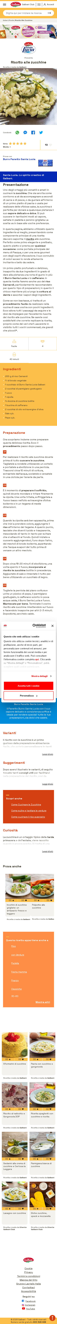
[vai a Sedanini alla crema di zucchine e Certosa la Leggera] (15, 1144)
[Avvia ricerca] (48, 13)
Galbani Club (28, 4)
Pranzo (15, 980)
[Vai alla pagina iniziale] (28, 1261)
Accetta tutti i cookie (28, 685)
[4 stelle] (21, 143)
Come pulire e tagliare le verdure (28, 810)
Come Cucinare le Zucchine (26, 804)
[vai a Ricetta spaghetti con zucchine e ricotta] (42, 1095)
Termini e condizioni (28, 1276)
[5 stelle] (25, 143)
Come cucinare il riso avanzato (28, 816)
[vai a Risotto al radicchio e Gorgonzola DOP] (15, 1095)
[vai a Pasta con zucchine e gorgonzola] (42, 1045)
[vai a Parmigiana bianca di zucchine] (42, 1144)
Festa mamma (19, 971)
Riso (13, 946)
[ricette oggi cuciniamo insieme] (28, 31)
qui (37, 659)
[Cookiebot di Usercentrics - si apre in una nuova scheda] (34, 626)
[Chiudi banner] (52, 626)
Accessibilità (28, 1291)
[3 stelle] (17, 143)
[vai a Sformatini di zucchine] (15, 1045)
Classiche (16, 988)
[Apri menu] (4, 4)
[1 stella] (10, 143)
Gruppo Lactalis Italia (28, 1283)
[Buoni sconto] (40, 4)
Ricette (11, 20)
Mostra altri (43, 1002)
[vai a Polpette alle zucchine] (43, 886)
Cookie (29, 1268)
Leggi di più (47, 754)
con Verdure (17, 954)
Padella (15, 963)
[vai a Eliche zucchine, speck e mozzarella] (42, 1194)
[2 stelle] (14, 143)
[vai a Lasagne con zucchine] (15, 1194)
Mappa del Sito (28, 1280)
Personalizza (27, 695)
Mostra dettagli (39, 676)
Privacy (28, 1272)
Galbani (5, 20)
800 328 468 (39, 1322)
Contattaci (28, 1287)
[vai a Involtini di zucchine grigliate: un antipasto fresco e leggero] (18, 886)
